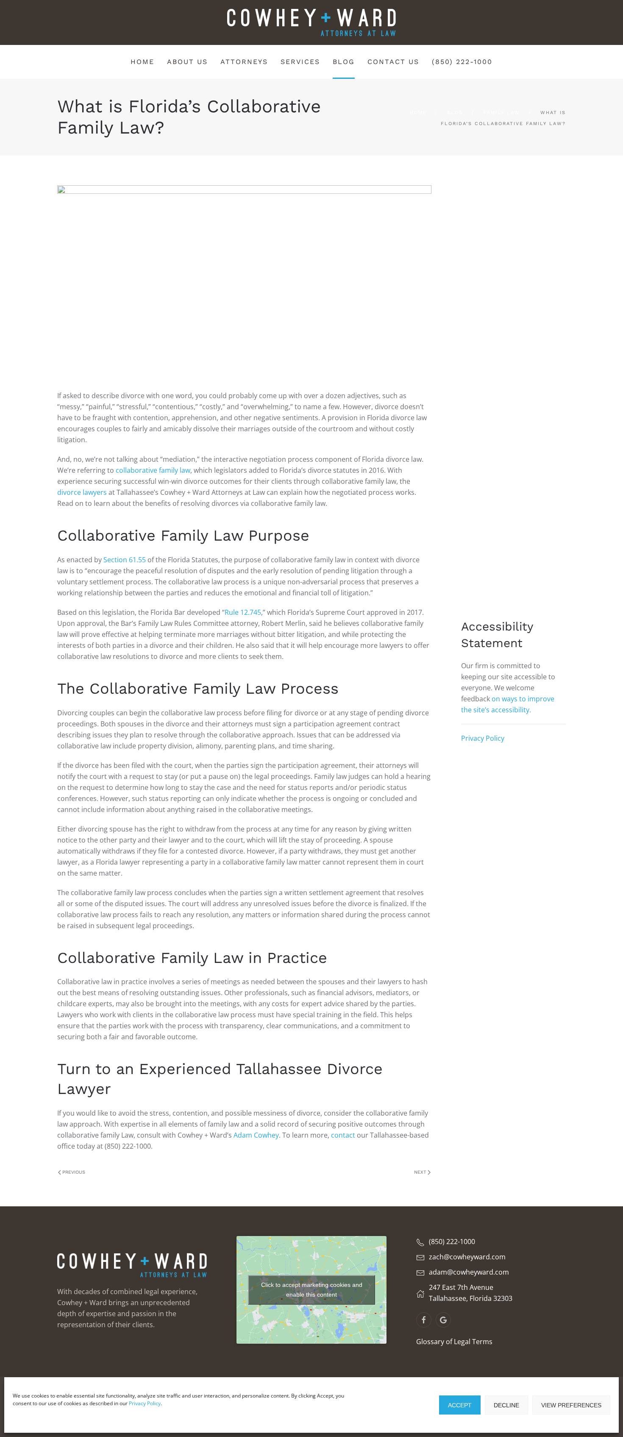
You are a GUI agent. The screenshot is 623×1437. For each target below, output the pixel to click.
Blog (344, 62)
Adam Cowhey (256, 1135)
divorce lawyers (82, 492)
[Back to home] (311, 22)
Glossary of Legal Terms (454, 1341)
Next (420, 1172)
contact (343, 1135)
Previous (73, 1172)
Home (142, 62)
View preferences (571, 1405)
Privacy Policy (145, 1403)
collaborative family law (153, 470)
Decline (506, 1405)
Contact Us (393, 62)
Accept (460, 1405)
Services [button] (300, 62)
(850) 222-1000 (462, 62)
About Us (187, 62)
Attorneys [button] (244, 62)
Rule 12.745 (243, 612)
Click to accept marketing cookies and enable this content (311, 1289)
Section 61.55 (124, 559)
